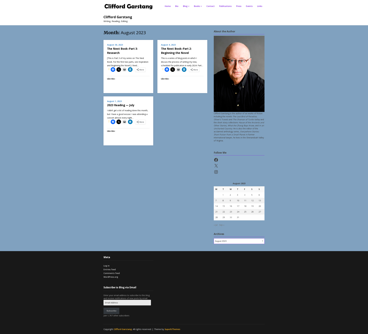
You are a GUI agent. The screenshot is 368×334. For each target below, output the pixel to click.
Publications (225, 6)
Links (259, 6)
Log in (106, 265)
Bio (176, 6)
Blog (185, 6)
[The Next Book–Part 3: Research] (109, 69)
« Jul (215, 225)
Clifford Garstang (117, 17)
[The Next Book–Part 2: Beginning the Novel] (163, 69)
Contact (210, 6)
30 (231, 217)
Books (197, 6)
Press (238, 6)
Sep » (221, 225)
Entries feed (109, 269)
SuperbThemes (172, 329)
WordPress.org (110, 277)
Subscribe (111, 311)
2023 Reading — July (120, 105)
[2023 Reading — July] (109, 121)
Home (168, 6)
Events (249, 6)
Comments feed (111, 273)
